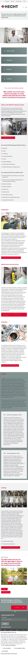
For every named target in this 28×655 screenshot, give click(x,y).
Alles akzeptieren (7, 648)
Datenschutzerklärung (10, 645)
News (12, 1)
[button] (23, 7)
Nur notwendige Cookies (19, 648)
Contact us (19, 1)
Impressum (14, 653)
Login (7, 1)
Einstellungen (5, 651)
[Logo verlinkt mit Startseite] (9, 7)
